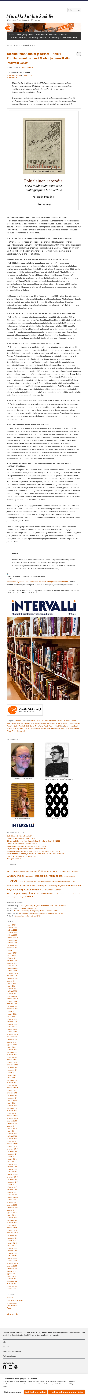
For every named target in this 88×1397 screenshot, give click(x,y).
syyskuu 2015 (12, 1243)
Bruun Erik (40, 720)
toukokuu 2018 (12, 1169)
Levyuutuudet (11, 1303)
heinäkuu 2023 (12, 1019)
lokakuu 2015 (11, 1240)
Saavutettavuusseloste (12, 1351)
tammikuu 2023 (12, 1034)
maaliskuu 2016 (12, 1227)
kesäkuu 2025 (12, 960)
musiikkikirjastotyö (55, 885)
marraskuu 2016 (12, 1207)
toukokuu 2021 (12, 1082)
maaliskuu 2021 (12, 1088)
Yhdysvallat (23, 897)
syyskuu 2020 (12, 1100)
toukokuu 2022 (12, 1054)
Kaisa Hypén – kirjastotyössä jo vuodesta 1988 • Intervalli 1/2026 (42, 906)
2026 (68, 871)
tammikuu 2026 (12, 942)
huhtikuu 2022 (12, 1057)
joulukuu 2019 (12, 1121)
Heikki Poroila (67, 876)
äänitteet (30, 897)
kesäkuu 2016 (12, 1220)
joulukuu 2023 (12, 1006)
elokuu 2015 (11, 1245)
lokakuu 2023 (11, 1011)
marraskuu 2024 (12, 978)
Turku (79, 894)
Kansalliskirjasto (45, 881)
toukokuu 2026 (12, 932)
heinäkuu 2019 (12, 1133)
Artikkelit (28, 75)
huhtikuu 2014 (12, 1286)
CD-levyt (74, 871)
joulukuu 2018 (12, 1151)
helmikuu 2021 (12, 1090)
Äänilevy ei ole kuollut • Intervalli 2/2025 (28, 916)
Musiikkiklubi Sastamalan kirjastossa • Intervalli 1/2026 (26, 846)
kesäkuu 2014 (12, 1281)
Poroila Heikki (24, 726)
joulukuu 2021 (12, 1067)
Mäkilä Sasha (62, 723)
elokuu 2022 (11, 1047)
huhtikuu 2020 (12, 1113)
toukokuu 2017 (12, 1192)
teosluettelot (55, 728)
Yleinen (9, 1308)
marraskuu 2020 (12, 1098)
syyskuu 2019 (12, 1128)
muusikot (65, 886)
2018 (27, 872)
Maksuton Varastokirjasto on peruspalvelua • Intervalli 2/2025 (36, 911)
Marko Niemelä (27, 67)
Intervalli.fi (12, 77)
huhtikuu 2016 (12, 1225)
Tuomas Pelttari (72, 894)
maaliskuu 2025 (12, 968)
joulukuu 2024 (12, 975)
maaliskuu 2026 (12, 937)
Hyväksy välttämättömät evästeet (66, 1392)
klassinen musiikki (63, 720)
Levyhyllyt (55, 37)
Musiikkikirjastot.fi (69, 37)
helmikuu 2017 (12, 1199)
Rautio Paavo (49, 726)
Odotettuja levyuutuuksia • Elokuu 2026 (21, 838)
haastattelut (29, 876)
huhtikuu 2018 (12, 1171)
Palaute (6, 1346)
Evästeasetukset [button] (9, 1356)
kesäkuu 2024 (12, 991)
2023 (52, 871)
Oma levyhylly (33, 37)
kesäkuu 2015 (12, 1250)
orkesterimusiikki (74, 723)
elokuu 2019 (11, 1131)
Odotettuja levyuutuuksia (25, 34)
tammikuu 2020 (12, 1118)
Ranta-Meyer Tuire (36, 726)
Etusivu (11, 34)
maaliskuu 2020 (12, 1116)
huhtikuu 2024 (12, 996)
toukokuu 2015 (12, 1253)
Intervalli (43, 37)
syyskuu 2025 (12, 953)
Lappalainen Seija (27, 723)
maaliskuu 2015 (12, 1258)
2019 (31, 872)
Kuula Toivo (16, 723)
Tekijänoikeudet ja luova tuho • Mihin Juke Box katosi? (26, 848)
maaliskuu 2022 (12, 1060)
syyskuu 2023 (12, 1014)
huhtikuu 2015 (12, 1256)
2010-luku (23, 872)
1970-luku (9, 872)
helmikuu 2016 (12, 1230)
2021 (40, 871)
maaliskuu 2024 (12, 998)
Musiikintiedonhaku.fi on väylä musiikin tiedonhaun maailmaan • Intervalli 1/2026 (35, 854)
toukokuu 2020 (12, 1110)
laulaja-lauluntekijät (65, 881)
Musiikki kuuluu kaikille (30, 16)
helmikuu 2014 (12, 1289)
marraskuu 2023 (12, 1009)
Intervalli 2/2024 (14, 75)
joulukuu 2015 (12, 1235)
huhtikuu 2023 (12, 1026)
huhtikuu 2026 (12, 935)
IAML (73, 876)
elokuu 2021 (11, 1077)
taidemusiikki (45, 728)
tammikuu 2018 (12, 1177)
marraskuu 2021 (12, 1070)
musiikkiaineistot (12, 886)
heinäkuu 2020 (12, 1105)
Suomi (30, 728)
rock (51, 889)
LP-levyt (73, 881)
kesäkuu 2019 (12, 1136)
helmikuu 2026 (12, 940)
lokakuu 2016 (11, 1210)
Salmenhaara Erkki (71, 726)
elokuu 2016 (11, 1215)
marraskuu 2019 (12, 1123)
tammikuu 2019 (12, 1149)
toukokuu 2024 (12, 993)
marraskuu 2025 (12, 948)
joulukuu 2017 (12, 1179)
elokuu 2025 (11, 955)
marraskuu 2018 (12, 1154)
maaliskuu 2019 (12, 1144)
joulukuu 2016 (12, 1205)
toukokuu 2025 (12, 963)
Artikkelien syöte (12, 1314)
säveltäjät (36, 728)
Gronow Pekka (15, 876)
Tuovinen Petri (75, 728)
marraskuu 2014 (12, 1268)
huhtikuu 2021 (12, 1085)
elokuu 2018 (11, 1161)
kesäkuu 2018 (12, 1166)
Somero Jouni (22, 728)
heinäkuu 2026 (12, 927)
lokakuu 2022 (11, 1042)
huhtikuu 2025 (12, 965)
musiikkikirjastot (27, 885)
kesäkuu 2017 (12, 1189)
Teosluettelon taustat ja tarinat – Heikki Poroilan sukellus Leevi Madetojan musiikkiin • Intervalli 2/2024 (39, 58)
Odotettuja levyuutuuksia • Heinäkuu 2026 (22, 843)
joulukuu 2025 (12, 945)
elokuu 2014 (11, 1276)
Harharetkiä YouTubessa (48, 876)
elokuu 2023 (11, 1016)
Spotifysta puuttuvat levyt (28, 908)
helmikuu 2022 (12, 1062)
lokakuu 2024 (11, 981)
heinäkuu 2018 (12, 1164)
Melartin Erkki (52, 723)
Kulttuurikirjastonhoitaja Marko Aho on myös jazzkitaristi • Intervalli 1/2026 (33, 851)
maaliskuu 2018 (12, 1174)
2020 (35, 872)
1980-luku (16, 872)
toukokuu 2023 (12, 1024)
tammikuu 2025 (12, 973)
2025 (63, 871)
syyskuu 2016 (12, 1212)
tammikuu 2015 (12, 1263)
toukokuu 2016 (12, 1222)
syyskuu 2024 (12, 983)
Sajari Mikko (59, 726)
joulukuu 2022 (12, 1037)
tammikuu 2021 (12, 1093)
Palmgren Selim (12, 726)
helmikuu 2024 (12, 1001)
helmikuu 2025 (12, 970)
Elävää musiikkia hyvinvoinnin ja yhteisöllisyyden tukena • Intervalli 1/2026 (33, 841)
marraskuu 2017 (12, 1182)
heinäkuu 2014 (12, 1278)
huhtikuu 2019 (12, 1141)
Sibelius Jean (11, 728)
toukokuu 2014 (12, 1284)
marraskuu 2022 (12, 1039)
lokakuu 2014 (11, 1271)
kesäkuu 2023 (12, 1021)
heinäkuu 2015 (12, 1248)
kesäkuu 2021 (12, 1080)
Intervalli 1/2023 (25, 881)
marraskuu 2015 (12, 1238)
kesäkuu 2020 (12, 1108)
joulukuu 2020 (12, 1095)
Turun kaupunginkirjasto (13, 897)
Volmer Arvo (11, 731)
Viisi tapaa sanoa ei (14, 859)
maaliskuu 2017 (12, 1197)
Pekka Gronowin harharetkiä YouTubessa (51, 34)
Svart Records (41, 893)
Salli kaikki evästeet (35, 1392)
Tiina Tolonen (64, 894)
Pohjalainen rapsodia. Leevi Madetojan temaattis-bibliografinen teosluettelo (37, 581)
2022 (46, 871)
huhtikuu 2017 (12, 1194)
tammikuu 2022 (12, 1065)
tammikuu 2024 (12, 1004)
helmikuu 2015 (12, 1261)
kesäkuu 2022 (12, 1052)
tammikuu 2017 (12, 1202)
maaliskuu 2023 (12, 1029)
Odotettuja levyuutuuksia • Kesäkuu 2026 (21, 856)
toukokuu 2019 (12, 1138)
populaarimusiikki (30, 889)
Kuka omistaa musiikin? (17, 37)
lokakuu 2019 (11, 1126)
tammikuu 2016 (12, 1233)
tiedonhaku (57, 894)
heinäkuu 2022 (12, 1049)
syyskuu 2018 (12, 1159)
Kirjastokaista (55, 881)
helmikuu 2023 (12, 1032)
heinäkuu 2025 (12, 958)
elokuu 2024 (11, 986)
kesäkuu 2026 (12, 930)
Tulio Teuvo (65, 728)
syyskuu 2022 (12, 1044)
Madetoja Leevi (40, 723)
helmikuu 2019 (12, 1146)
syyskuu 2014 (12, 1273)
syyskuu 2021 (12, 1075)
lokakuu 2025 (11, 950)
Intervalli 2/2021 (35, 881)
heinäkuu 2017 (12, 1187)
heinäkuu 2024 (12, 988)
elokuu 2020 (11, 1103)
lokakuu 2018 (11, 1156)
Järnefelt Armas (50, 720)
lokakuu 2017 (11, 1184)
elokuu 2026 (11, 925)
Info (4, 1342)
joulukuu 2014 (12, 1266)
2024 (33, 720)
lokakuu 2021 (11, 1072)
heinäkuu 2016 (12, 1217)
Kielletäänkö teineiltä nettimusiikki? (19, 836)
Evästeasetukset (13, 1392)
